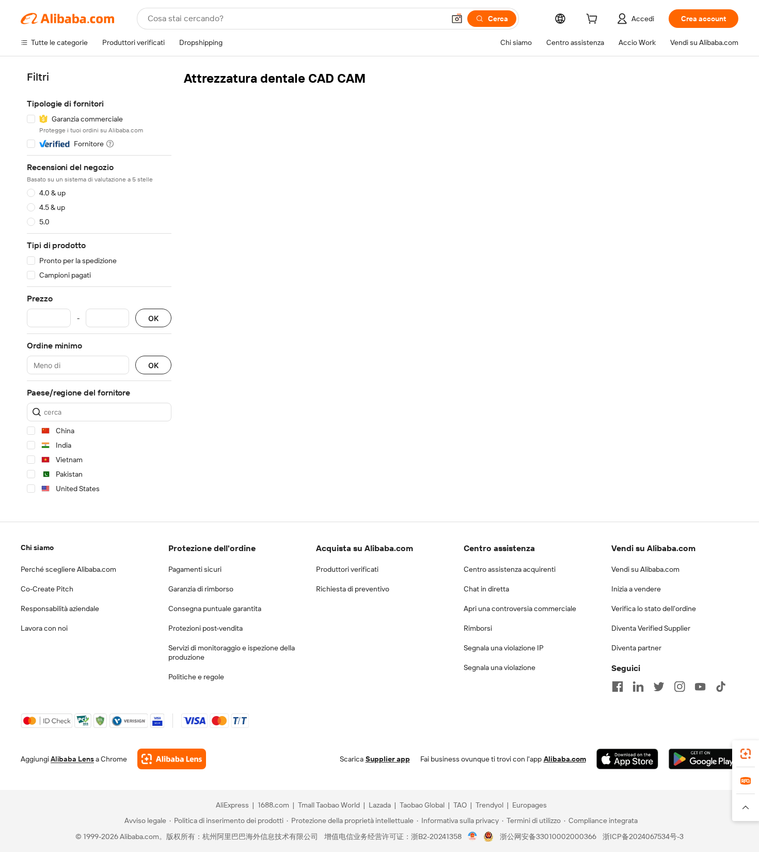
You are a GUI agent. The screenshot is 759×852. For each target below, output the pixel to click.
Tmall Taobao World (329, 805)
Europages (529, 805)
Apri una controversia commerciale (520, 608)
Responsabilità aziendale (60, 608)
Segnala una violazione (499, 667)
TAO (460, 805)
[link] (745, 753)
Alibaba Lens (72, 759)
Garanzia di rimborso (200, 589)
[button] (457, 18)
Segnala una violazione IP (504, 648)
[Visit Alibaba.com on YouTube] (700, 686)
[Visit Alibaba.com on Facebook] (617, 686)
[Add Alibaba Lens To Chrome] (171, 759)
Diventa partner (636, 648)
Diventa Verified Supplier (650, 628)
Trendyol (489, 805)
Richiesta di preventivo (352, 589)
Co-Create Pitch (47, 589)
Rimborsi (478, 628)
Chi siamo (37, 547)
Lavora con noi (44, 628)
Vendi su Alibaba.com (645, 569)
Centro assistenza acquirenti (510, 569)
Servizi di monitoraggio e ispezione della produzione (231, 652)
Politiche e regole (196, 677)
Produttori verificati (347, 569)
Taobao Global (422, 805)
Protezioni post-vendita (205, 628)
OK (153, 318)
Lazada (380, 805)
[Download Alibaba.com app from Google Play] (703, 759)
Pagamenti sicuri (195, 569)
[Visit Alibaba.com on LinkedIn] (638, 686)
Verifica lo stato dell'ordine (653, 608)
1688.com (273, 805)
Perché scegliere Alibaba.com (68, 569)
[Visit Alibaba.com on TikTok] (721, 686)
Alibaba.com (565, 759)
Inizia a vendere (636, 589)
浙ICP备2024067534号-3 (643, 836)
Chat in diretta (486, 589)
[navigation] (99, 284)
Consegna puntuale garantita (214, 608)
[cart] (594, 20)
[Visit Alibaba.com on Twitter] (659, 686)
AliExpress (232, 805)
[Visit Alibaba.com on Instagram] (679, 686)
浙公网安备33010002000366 (548, 836)
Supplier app (388, 759)
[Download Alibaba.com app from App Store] (627, 759)
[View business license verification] (473, 836)
